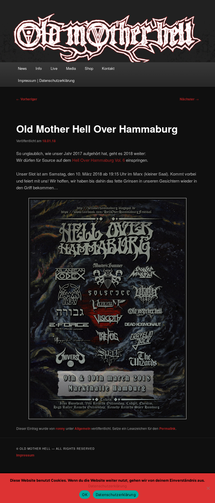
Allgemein (82, 428)
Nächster (189, 98)
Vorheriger (26, 98)
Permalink (167, 428)
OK (84, 494)
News (22, 68)
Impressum (25, 455)
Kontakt (108, 68)
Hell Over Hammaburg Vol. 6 (98, 160)
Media (71, 68)
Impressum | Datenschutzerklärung (46, 80)
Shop (89, 68)
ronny (60, 428)
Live (54, 68)
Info (39, 68)
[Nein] (208, 488)
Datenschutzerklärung (107, 486)
